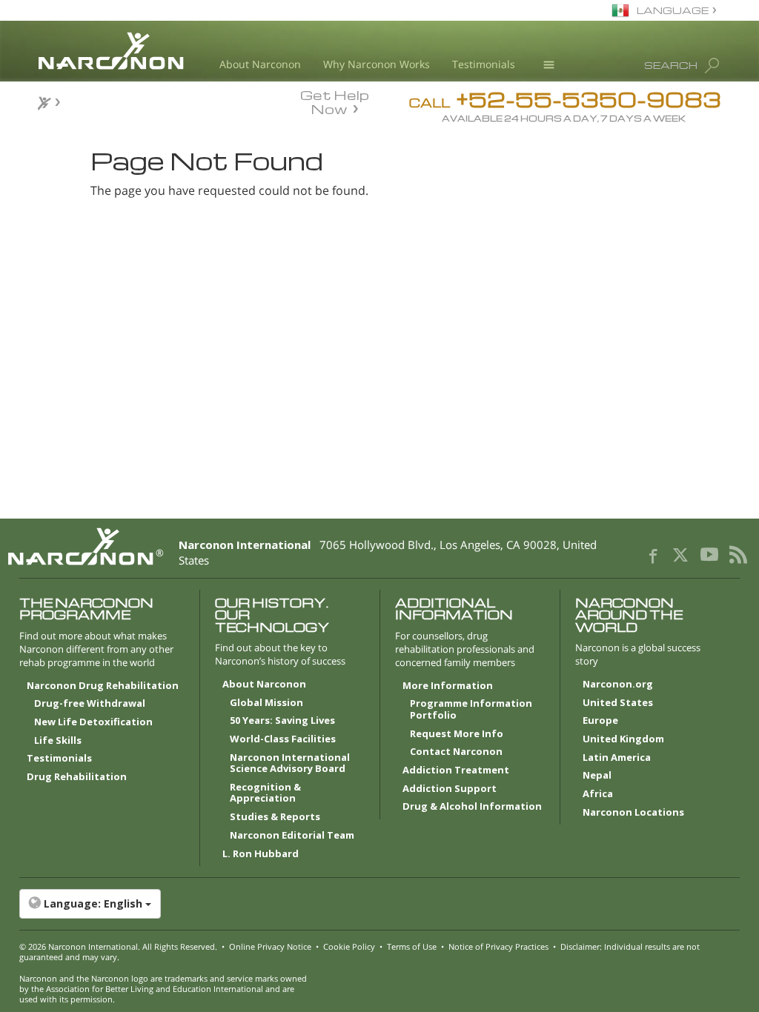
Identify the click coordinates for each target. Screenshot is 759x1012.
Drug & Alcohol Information (472, 807)
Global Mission (266, 703)
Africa (598, 794)
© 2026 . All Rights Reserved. (118, 946)
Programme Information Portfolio (471, 710)
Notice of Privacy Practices (498, 946)
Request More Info (456, 734)
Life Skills (58, 741)
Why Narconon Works (376, 64)
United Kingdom (623, 739)
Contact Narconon (456, 752)
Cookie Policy (349, 946)
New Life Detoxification (93, 722)
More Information (447, 686)
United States (618, 703)
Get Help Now (334, 101)
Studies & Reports (275, 817)
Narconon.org (618, 684)
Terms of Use (412, 946)
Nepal (597, 776)
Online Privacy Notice (270, 946)
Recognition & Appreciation (265, 793)
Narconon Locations (633, 813)
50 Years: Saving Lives (282, 721)
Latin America (617, 758)
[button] (379, 904)
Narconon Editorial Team (292, 836)
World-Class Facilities (283, 739)
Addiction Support (449, 789)
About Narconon (260, 64)
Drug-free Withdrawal (89, 704)
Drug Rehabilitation (77, 777)
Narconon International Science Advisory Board (290, 764)
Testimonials (483, 64)
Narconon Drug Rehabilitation (103, 686)
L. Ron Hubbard (260, 854)
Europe (600, 721)
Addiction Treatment (455, 770)
